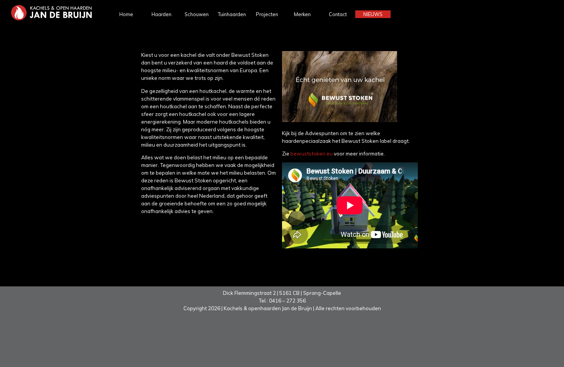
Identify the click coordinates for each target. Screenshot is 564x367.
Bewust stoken (373, 48)
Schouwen (197, 14)
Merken (302, 14)
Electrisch (161, 50)
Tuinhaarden (232, 14)
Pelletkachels (161, 60)
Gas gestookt (161, 40)
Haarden (162, 14)
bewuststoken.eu (312, 153)
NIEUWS (373, 14)
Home (126, 14)
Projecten (267, 14)
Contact (338, 14)
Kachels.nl (373, 58)
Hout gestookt (161, 31)
